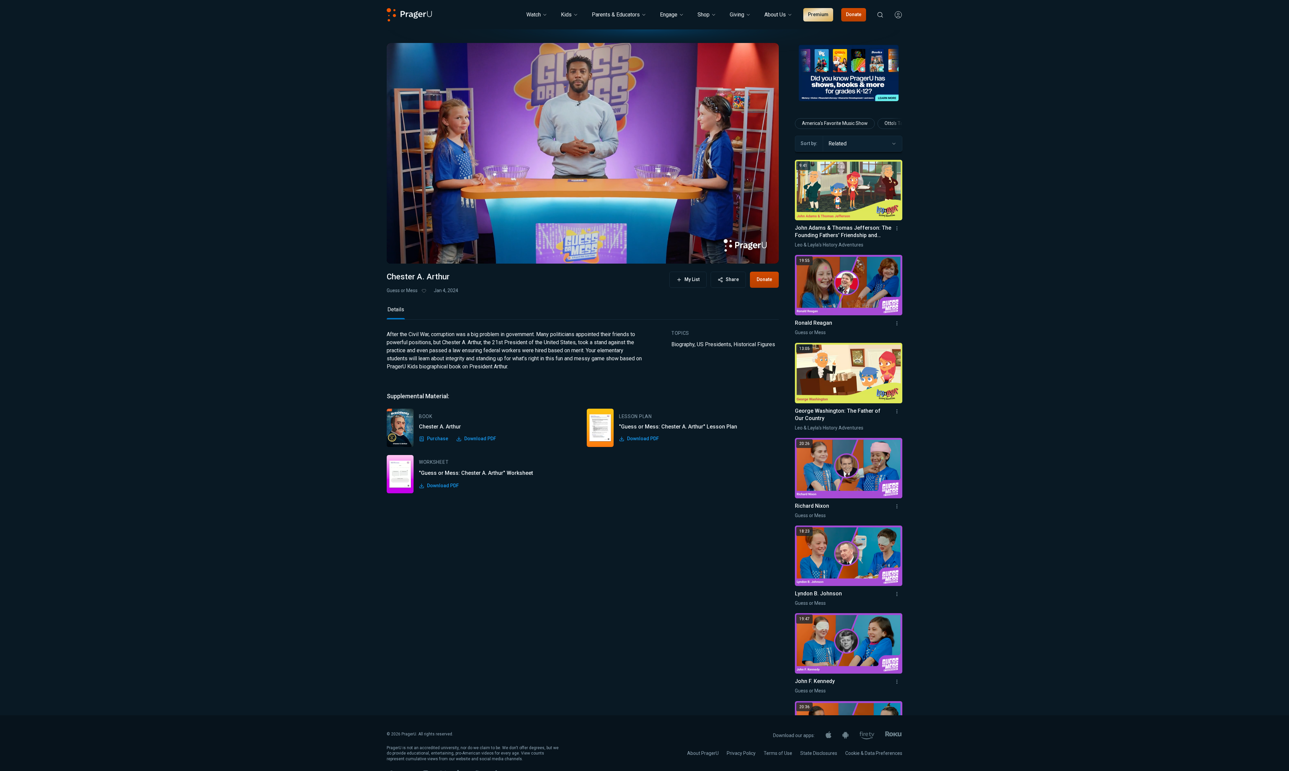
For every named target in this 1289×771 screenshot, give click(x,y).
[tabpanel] (583, 411)
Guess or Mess (402, 290)
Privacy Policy (741, 753)
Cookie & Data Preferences (873, 753)
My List (692, 279)
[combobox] (862, 144)
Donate (853, 14)
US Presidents (714, 344)
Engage (668, 14)
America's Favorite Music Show (835, 123)
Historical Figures (754, 344)
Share (732, 279)
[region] (583, 153)
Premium (818, 14)
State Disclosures (818, 753)
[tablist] (583, 312)
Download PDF (480, 438)
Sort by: (809, 143)
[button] (400, 252)
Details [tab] (395, 309)
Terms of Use (778, 753)
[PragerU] (409, 14)
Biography (683, 344)
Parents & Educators (616, 14)
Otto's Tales (897, 123)
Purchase (437, 438)
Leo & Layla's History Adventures (829, 244)
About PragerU (703, 753)
